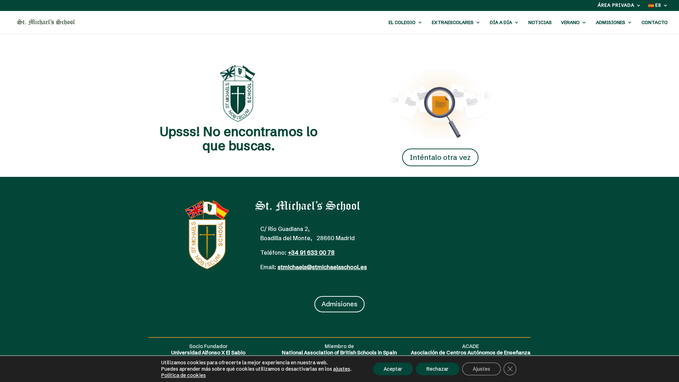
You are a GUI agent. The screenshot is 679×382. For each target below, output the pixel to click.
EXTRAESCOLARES (453, 22)
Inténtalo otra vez (440, 157)
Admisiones (339, 304)
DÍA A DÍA (501, 22)
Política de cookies (183, 375)
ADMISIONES (610, 22)
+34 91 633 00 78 (311, 252)
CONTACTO (655, 22)
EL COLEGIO (402, 22)
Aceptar (393, 369)
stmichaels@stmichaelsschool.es (322, 267)
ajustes (341, 369)
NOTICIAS (540, 22)
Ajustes (481, 369)
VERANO (570, 22)
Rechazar (437, 369)
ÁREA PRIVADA (616, 5)
